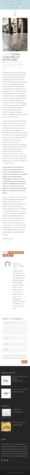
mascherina (19, 252)
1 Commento (12, 66)
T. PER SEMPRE (16, 409)
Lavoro (6, 4)
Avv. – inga (7, 1)
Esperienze (19, 4)
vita (11, 255)
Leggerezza (12, 4)
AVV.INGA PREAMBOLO (19, 422)
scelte (11, 252)
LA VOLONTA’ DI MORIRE (19, 389)
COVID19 (19, 62)
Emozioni (18, 1)
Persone (13, 1)
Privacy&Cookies (20, 473)
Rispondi (15, 268)
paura (5, 255)
